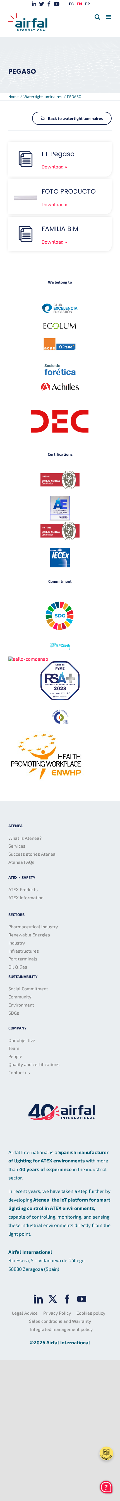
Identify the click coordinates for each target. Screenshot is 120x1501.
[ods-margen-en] (60, 598)
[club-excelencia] (60, 301)
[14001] (60, 524)
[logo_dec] (60, 398)
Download (53, 166)
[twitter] (52, 1299)
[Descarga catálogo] (106, 1453)
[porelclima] (60, 643)
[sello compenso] (28, 659)
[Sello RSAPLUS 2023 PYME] (60, 663)
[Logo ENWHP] (46, 733)
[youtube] (81, 1299)
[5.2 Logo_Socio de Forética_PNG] (60, 365)
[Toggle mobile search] (97, 17)
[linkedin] (38, 1299)
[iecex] (60, 550)
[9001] (60, 473)
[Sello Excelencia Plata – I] (60, 497)
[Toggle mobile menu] (109, 17)
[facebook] (67, 1299)
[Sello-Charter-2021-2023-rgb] (60, 710)
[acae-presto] (60, 338)
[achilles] (60, 379)
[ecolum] (60, 324)
